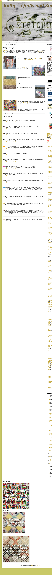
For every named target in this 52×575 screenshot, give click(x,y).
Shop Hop (50, 345)
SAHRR (49, 330)
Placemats (50, 279)
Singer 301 (50, 346)
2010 (49, 472)
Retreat (49, 326)
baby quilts (50, 160)
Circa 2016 (50, 183)
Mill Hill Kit (50, 264)
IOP (49, 246)
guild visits (50, 234)
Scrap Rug (50, 335)
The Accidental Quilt (28, 59)
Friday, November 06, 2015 (9, 205)
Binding (49, 167)
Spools (48, 133)
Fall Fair (49, 205)
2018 (49, 406)
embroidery (50, 199)
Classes (49, 187)
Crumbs (49, 193)
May (50, 459)
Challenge (50, 181)
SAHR (49, 329)
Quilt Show (50, 290)
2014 (49, 466)
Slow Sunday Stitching (9, 42)
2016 (49, 409)
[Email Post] (12, 113)
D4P (49, 194)
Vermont (49, 387)
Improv (49, 243)
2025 (49, 396)
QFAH (49, 284)
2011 (49, 470)
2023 (49, 399)
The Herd (37, 42)
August (50, 454)
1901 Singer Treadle (17, 42)
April (50, 460)
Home (3, 42)
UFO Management (23, 42)
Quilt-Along (50, 294)
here (27, 79)
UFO (49, 383)
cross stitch (50, 192)
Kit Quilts (49, 250)
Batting (49, 162)
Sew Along (50, 342)
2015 (49, 410)
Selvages (49, 339)
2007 (49, 476)
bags (49, 161)
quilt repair (50, 289)
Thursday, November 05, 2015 (10, 198)
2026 (49, 395)
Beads (49, 165)
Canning (49, 177)
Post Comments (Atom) (11, 227)
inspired (24, 67)
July (50, 456)
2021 (49, 402)
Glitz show (50, 232)
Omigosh (49, 271)
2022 (49, 400)
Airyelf (32, 565)
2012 (49, 469)
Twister (49, 382)
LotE (49, 260)
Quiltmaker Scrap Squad (31, 42)
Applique (49, 157)
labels (49, 254)
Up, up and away (37, 58)
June (50, 457)
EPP (49, 200)
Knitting (49, 252)
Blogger (38, 565)
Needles (49, 270)
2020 (49, 403)
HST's (49, 241)
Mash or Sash (26, 102)
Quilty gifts (50, 297)
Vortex (40, 100)
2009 (49, 473)
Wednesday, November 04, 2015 (10, 121)
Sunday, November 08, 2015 (9, 221)
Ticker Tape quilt (20, 69)
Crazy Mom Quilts (6, 50)
